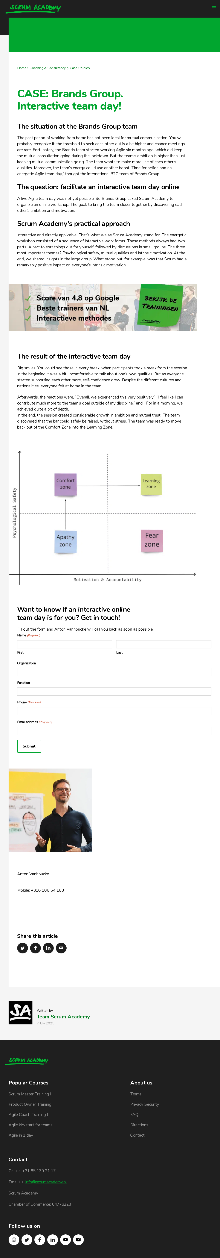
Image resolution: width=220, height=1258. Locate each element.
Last (119, 652)
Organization (26, 663)
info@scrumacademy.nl (46, 1182)
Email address (34, 722)
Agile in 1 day (21, 1135)
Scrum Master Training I (30, 1094)
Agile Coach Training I (28, 1115)
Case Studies (80, 68)
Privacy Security (144, 1104)
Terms (136, 1094)
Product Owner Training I (31, 1104)
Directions (139, 1125)
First (20, 652)
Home (21, 68)
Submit (29, 746)
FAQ (134, 1115)
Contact (137, 1135)
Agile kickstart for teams (30, 1125)
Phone (29, 702)
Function (23, 682)
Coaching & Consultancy (48, 68)
